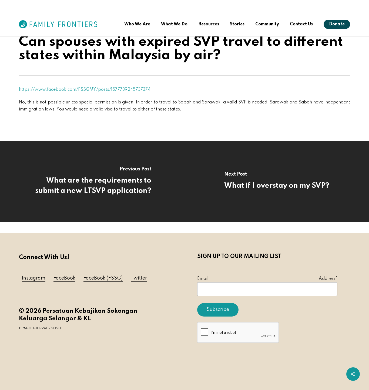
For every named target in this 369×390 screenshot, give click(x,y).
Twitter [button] (139, 278)
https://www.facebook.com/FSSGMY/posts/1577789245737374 (84, 90)
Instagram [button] (33, 278)
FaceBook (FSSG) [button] (103, 278)
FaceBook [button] (64, 278)
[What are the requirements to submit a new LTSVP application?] (92, 181)
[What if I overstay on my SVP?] (277, 181)
